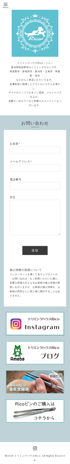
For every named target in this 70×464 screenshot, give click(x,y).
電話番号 (15, 179)
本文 (13, 197)
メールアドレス (21, 161)
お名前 (15, 143)
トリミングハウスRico (27, 455)
